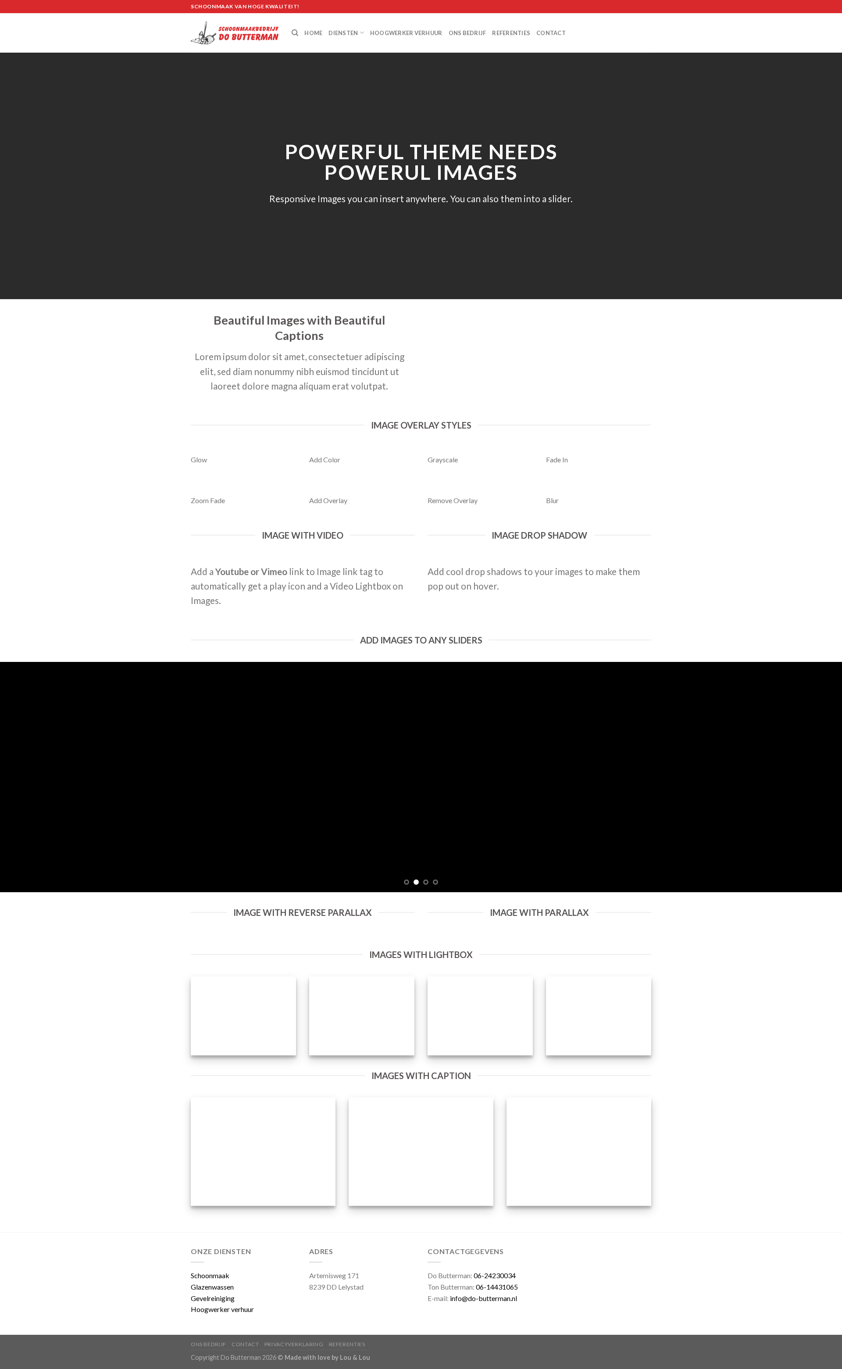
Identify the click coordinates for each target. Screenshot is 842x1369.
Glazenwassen (212, 1287)
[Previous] (28, 777)
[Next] (814, 777)
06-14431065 (497, 1287)
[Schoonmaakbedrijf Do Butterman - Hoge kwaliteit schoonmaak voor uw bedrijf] (234, 33)
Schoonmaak (210, 1275)
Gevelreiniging (213, 1298)
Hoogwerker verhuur (406, 32)
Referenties (511, 32)
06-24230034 (495, 1275)
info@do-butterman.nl (483, 1298)
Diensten (343, 32)
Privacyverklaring (293, 1344)
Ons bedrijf (467, 32)
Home (313, 32)
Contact (551, 32)
